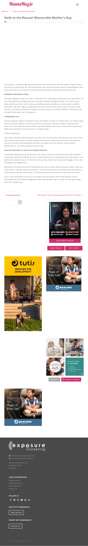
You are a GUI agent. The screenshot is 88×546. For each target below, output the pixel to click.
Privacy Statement (16, 483)
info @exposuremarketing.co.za (23, 456)
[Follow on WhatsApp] (29, 500)
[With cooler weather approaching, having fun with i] (55, 367)
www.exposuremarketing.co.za (22, 458)
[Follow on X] (18, 500)
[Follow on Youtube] (21, 500)
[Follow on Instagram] (14, 500)
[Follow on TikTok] (25, 500)
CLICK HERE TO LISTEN (64, 241)
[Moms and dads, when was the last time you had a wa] (74, 367)
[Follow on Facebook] (10, 500)
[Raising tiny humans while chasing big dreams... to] (74, 347)
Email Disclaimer (15, 486)
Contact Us (13, 489)
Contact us (15, 526)
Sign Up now (16, 512)
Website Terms (14, 480)
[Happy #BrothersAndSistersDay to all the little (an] (55, 347)
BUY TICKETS (74, 248)
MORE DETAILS (56, 248)
